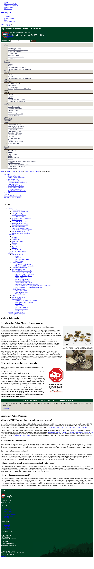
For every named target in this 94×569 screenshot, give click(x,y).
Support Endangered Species (23, 282)
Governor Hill (16, 239)
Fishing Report (12, 168)
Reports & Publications (14, 189)
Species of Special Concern (23, 279)
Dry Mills (14, 238)
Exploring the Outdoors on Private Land (19, 69)
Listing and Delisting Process (23, 276)
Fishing (10, 74)
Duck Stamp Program (21, 309)
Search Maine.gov (9, 21)
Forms (8, 34)
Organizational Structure (15, 108)
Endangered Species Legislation (24, 274)
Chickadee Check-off (21, 307)
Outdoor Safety (12, 129)
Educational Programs (14, 124)
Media (10, 156)
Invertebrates (19, 261)
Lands (13, 295)
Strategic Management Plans (16, 177)
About (6, 45)
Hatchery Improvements (19, 251)
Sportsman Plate (20, 305)
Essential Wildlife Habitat (22, 281)
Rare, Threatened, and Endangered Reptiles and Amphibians (32, 286)
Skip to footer (8, 9)
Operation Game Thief (14, 138)
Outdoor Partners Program (15, 128)
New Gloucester (16, 246)
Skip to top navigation (10, 4)
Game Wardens (6, 104)
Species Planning (17, 262)
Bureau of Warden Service (15, 51)
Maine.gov (6, 13)
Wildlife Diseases (20, 294)
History (10, 112)
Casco (13, 236)
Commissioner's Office (14, 48)
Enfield (14, 244)
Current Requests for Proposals (17, 166)
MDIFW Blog (12, 150)
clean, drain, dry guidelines (22, 435)
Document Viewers (10, 514)
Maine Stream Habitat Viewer (20, 228)
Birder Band (19, 310)
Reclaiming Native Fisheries (16, 187)
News (6, 32)
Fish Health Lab (16, 249)
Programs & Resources (7, 121)
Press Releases (12, 154)
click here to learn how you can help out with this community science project (70, 432)
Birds (17, 256)
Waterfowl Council (13, 55)
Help (5, 20)
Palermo (14, 248)
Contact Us (10, 36)
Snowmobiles (12, 85)
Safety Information (13, 87)
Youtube (6, 526)
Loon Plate (18, 304)
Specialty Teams (13, 110)
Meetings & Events (13, 157)
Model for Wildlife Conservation (24, 266)
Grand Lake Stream (17, 241)
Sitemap (9, 37)
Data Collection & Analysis (16, 186)
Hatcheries (11, 96)
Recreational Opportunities (16, 126)
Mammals (18, 258)
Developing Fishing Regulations (17, 182)
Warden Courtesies (13, 115)
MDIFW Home (8, 516)
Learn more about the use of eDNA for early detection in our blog (68, 427)
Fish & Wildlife (6, 91)
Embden (14, 243)
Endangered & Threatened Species (22, 230)
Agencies (7, 16)
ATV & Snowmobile (8, 80)
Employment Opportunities (16, 57)
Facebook (7, 525)
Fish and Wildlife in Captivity (16, 99)
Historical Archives (13, 143)
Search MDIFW (5, 40)
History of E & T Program (23, 272)
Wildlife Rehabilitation (21, 292)
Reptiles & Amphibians (22, 259)
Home (6, 2)
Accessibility (8, 513)
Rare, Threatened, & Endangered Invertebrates (28, 287)
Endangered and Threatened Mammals (26, 284)
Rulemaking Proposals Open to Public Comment (22, 161)
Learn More (6, 408)
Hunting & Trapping (7, 61)
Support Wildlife (16, 299)
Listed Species (19, 277)
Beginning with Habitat (15, 133)
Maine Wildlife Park (8, 118)
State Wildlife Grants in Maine (24, 302)
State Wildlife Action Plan (19, 267)
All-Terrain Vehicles (14, 83)
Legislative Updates (14, 163)
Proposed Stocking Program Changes (19, 164)
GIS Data (11, 136)
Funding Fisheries (13, 184)
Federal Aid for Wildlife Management (26, 300)
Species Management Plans (23, 264)
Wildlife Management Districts (17, 67)
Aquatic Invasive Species (32, 171)
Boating (10, 76)
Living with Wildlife (21, 290)
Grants (10, 140)
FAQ (9, 145)
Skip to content (8, 7)
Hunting (10, 64)
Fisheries (10, 94)
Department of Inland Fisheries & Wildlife (21, 28)
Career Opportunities (14, 107)
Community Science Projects (16, 101)
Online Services (9, 18)
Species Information (14, 176)
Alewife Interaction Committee (17, 191)
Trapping (10, 66)
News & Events (6, 147)
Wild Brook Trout (13, 179)
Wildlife (10, 98)
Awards (10, 159)
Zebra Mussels (19, 216)
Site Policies (7, 511)
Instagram (7, 528)
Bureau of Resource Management (18, 50)
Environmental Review (14, 135)
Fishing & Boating (7, 71)
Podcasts (10, 152)
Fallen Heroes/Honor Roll (15, 114)
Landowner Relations (14, 131)
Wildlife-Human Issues (18, 289)
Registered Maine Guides (15, 141)
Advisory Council (13, 53)
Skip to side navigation (11, 5)
